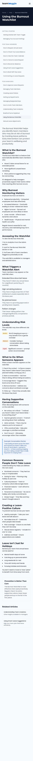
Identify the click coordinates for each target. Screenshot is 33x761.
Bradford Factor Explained (11, 113)
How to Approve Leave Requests (13, 85)
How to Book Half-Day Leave (12, 72)
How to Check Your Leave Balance (14, 52)
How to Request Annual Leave (12, 48)
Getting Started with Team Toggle (14, 35)
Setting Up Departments (11, 97)
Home (4, 12)
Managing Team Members (11, 89)
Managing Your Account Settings (13, 39)
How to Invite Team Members (12, 105)
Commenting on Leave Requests (13, 76)
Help (10, 12)
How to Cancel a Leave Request (13, 60)
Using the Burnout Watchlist (12, 117)
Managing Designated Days (12, 101)
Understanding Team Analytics (13, 109)
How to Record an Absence (12, 64)
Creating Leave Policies (10, 93)
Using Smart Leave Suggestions (13, 68)
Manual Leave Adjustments (12, 121)
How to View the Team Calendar (13, 56)
